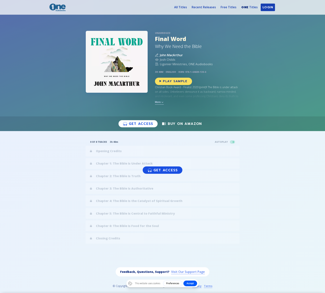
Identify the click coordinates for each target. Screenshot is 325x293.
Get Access (141, 123)
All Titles (180, 7)
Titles (249, 7)
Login (268, 7)
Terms (208, 286)
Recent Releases (204, 7)
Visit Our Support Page (188, 272)
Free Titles (228, 7)
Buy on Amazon (185, 123)
